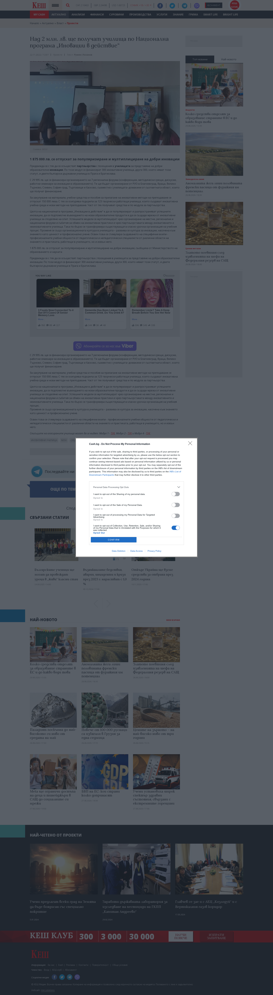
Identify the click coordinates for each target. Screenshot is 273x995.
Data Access (136, 551)
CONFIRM (114, 540)
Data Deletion (118, 551)
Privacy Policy (154, 551)
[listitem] (136, 487)
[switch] (176, 494)
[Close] (191, 444)
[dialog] (136, 497)
